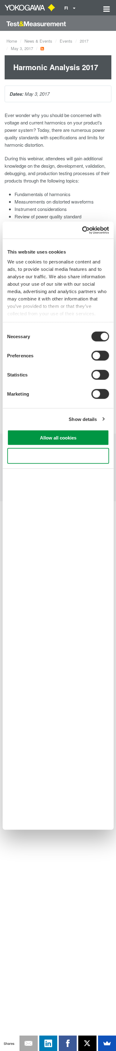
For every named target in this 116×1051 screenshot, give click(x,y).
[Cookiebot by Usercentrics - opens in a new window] (82, 230)
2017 (84, 41)
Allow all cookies (58, 437)
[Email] (28, 1043)
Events (66, 41)
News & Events (38, 41)
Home (11, 41)
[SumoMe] (107, 1043)
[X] (87, 1043)
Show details (83, 419)
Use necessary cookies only (58, 455)
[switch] (100, 356)
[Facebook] (68, 1043)
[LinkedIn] (48, 1043)
